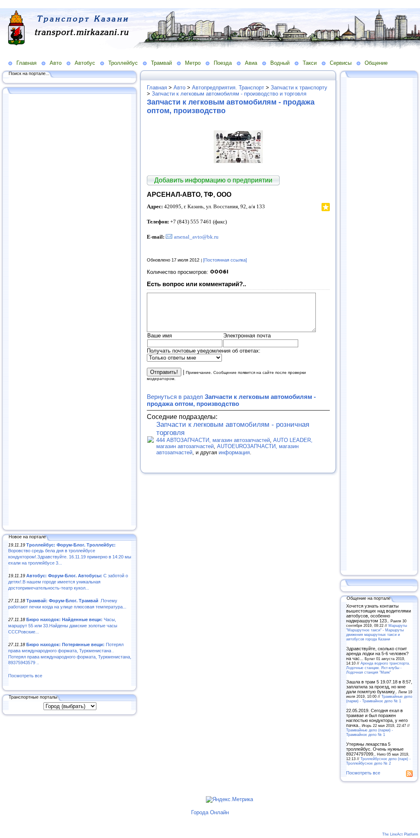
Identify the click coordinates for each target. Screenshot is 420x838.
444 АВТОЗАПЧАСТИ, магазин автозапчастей (213, 440)
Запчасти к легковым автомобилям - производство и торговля (229, 94)
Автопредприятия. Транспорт (228, 87)
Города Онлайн (210, 812)
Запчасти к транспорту (299, 87)
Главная (26, 63)
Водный (280, 63)
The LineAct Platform (400, 834)
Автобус (85, 63)
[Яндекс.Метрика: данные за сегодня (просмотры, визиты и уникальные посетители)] (229, 799)
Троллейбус (123, 63)
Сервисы (341, 63)
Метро (193, 63)
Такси (310, 63)
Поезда (223, 63)
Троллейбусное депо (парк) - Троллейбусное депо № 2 (378, 760)
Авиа (251, 63)
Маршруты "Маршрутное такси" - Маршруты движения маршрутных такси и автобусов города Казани (376, 632)
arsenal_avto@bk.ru (196, 237)
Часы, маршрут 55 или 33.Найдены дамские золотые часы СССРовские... (62, 625)
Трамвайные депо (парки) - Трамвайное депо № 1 (379, 698)
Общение (376, 63)
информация (234, 452)
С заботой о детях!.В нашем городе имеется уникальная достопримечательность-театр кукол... (68, 581)
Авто (56, 63)
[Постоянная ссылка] (225, 259)
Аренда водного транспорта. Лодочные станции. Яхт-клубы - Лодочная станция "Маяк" (378, 667)
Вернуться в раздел (231, 400)
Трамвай (161, 63)
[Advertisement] (69, 310)
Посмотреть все (25, 675)
